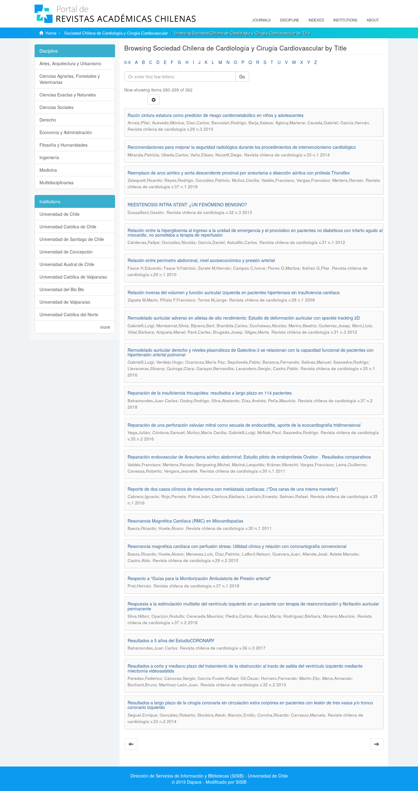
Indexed (316, 19)
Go (242, 76)
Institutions (345, 19)
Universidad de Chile (59, 214)
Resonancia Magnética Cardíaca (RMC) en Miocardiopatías (185, 521)
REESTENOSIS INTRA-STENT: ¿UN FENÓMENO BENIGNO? (187, 204)
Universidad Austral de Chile (66, 264)
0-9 (127, 62)
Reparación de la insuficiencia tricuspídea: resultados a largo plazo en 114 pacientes (210, 393)
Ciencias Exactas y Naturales (67, 95)
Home (51, 33)
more (105, 327)
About (373, 19)
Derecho (47, 120)
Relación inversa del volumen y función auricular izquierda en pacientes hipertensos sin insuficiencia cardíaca (234, 292)
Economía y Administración (65, 132)
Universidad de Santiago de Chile (71, 239)
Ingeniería (49, 157)
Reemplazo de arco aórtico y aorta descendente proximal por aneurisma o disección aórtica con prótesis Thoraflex (239, 173)
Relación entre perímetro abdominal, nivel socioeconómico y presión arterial (201, 260)
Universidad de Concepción (66, 252)
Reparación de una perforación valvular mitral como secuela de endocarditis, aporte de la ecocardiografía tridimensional (244, 425)
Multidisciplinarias (56, 182)
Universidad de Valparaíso (64, 302)
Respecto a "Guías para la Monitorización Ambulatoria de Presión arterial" (199, 578)
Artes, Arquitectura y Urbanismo (70, 63)
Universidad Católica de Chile (67, 226)
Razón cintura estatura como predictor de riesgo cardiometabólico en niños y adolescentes (216, 115)
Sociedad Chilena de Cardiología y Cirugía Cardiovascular (116, 33)
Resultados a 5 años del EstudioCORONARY (171, 640)
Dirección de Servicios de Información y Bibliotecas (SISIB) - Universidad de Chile (209, 776)
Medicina (48, 170)
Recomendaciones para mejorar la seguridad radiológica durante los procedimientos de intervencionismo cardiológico (242, 147)
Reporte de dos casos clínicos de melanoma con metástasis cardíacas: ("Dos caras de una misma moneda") (233, 489)
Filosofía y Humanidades (63, 145)
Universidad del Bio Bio (61, 289)
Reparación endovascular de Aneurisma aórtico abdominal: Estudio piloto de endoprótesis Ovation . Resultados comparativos (249, 457)
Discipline (289, 19)
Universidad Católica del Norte (68, 314)
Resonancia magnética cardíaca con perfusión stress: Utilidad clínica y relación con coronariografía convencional (237, 546)
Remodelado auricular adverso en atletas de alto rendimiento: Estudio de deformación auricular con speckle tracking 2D (244, 318)
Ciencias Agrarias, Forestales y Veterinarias (69, 79)
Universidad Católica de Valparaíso (73, 277)
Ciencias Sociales (56, 107)
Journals (261, 19)
